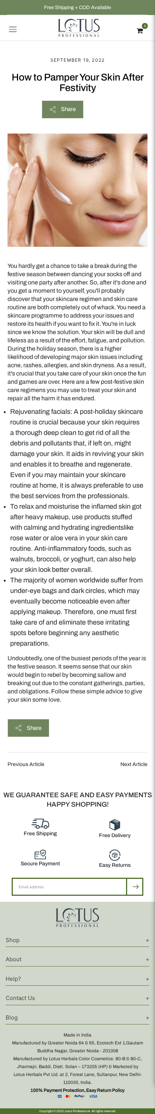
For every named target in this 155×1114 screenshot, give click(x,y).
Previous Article (26, 764)
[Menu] (13, 28)
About (13, 959)
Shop (13, 940)
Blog (12, 1017)
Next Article (133, 764)
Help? (13, 978)
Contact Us (20, 998)
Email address (36, 877)
